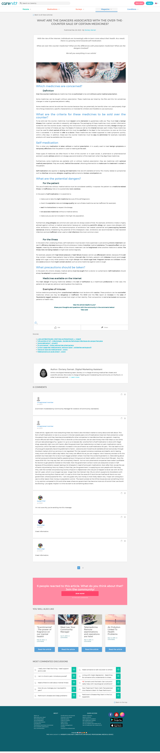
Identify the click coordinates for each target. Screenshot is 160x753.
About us (36, 715)
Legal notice (64, 722)
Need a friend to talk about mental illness (53, 683)
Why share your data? (40, 717)
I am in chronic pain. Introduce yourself (52, 676)
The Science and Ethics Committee (43, 725)
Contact (63, 726)
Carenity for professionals (68, 728)
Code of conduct (65, 720)
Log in (149, 3)
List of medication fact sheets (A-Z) (92, 725)
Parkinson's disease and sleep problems (52, 696)
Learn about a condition (89, 719)
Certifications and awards (68, 715)
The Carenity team (39, 719)
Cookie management (66, 725)
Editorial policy (65, 719)
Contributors (37, 723)
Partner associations (39, 722)
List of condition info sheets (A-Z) (92, 723)
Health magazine (87, 715)
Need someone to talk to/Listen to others (97, 670)
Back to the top (121, 702)
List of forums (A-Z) (88, 722)
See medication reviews (89, 720)
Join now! (139, 3)
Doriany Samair (90, 30)
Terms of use (64, 723)
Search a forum (87, 717)
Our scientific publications (41, 726)
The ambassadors (39, 720)
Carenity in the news (66, 717)
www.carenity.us (55, 734)
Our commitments (39, 728)
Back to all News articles (43, 15)
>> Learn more (74, 377)
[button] (27, 10)
